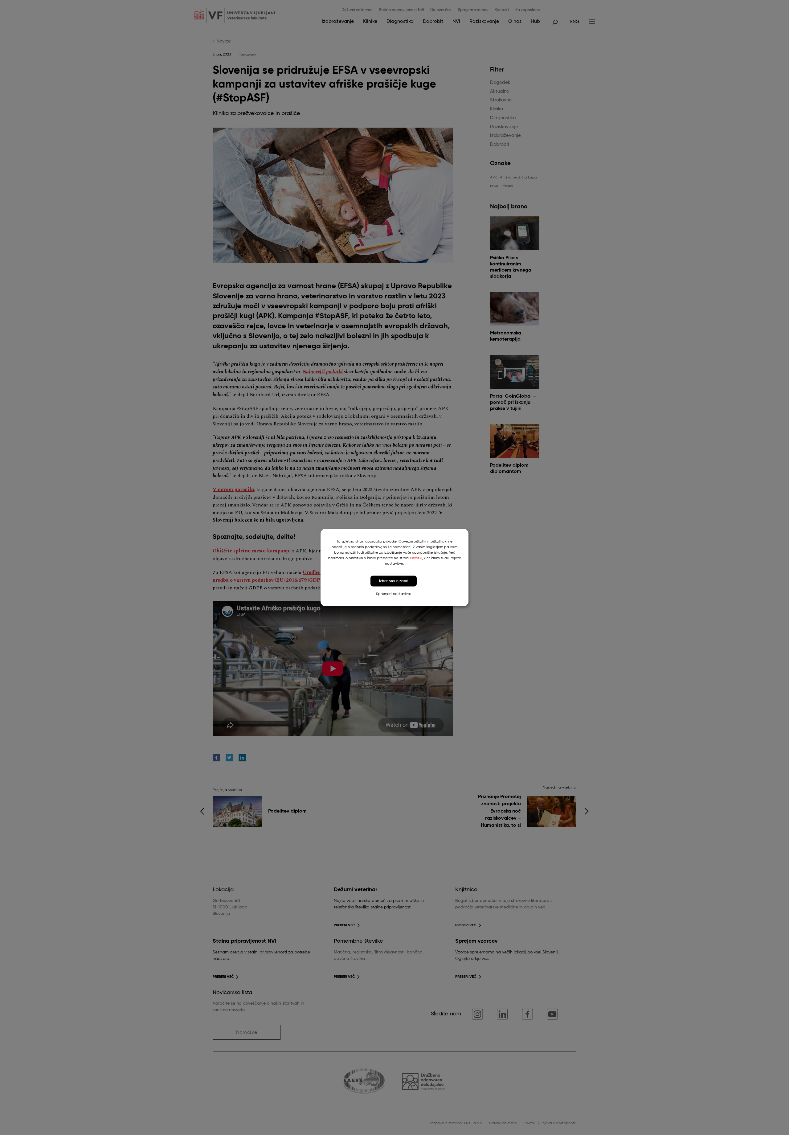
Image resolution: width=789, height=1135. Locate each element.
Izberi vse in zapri (393, 581)
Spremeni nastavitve (393, 594)
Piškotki (416, 558)
